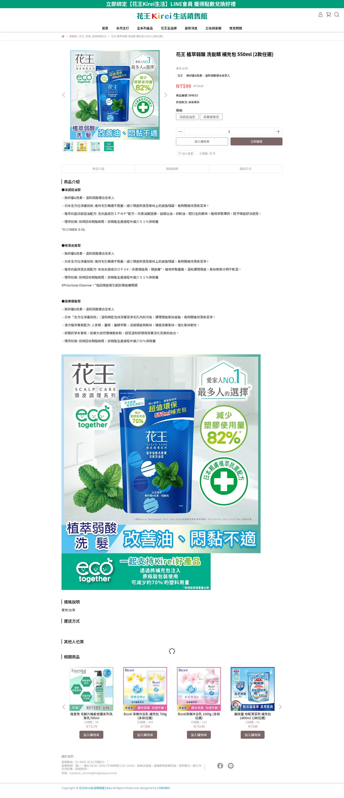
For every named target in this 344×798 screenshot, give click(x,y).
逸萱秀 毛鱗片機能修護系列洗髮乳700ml (91, 716)
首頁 (105, 28)
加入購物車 (201, 141)
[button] (165, 95)
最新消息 (191, 28)
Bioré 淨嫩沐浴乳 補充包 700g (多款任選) (145, 716)
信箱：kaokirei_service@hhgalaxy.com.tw (89, 773)
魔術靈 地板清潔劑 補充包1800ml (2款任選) (252, 716)
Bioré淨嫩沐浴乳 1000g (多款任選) (199, 716)
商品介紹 (98, 169)
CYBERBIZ (163, 788)
